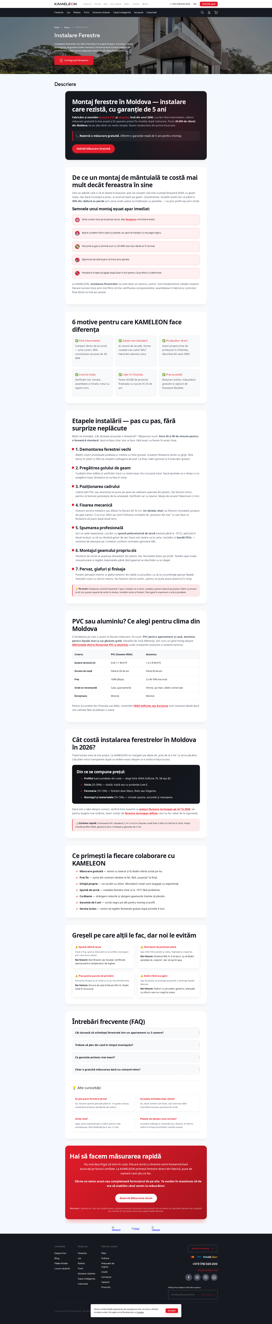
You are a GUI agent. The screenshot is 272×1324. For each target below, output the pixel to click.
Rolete (76, 12)
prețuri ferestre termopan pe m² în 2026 (164, 809)
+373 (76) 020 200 (180, 4)
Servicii (145, 4)
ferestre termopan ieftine (141, 813)
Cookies (140, 1312)
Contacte (135, 4)
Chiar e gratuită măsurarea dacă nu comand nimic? (138, 1069)
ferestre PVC (107, 117)
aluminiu (124, 117)
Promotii (105, 1287)
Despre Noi (60, 1253)
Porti (86, 12)
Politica (105, 1258)
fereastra (131, 219)
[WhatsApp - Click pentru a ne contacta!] (116, 1229)
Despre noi (87, 4)
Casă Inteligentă (122, 12)
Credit (104, 1272)
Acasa (56, 27)
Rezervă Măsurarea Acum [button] (136, 1198)
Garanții (105, 1282)
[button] (209, 4)
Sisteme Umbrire (101, 12)
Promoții (97, 4)
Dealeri (126, 4)
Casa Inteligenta (86, 1278)
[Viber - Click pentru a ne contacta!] (136, 1228)
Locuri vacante (115, 4)
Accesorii (138, 12)
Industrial (151, 12)
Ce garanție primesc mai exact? (138, 1057)
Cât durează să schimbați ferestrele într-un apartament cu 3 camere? (138, 1032)
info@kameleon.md (207, 1270)
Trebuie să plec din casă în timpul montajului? (138, 1045)
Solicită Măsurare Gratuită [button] (93, 148)
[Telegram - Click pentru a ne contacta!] (156, 1229)
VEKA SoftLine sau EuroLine (150, 705)
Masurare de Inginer (107, 1265)
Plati (103, 1253)
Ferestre (58, 12)
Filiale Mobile (61, 1263)
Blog (105, 4)
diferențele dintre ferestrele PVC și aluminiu (100, 644)
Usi (68, 12)
